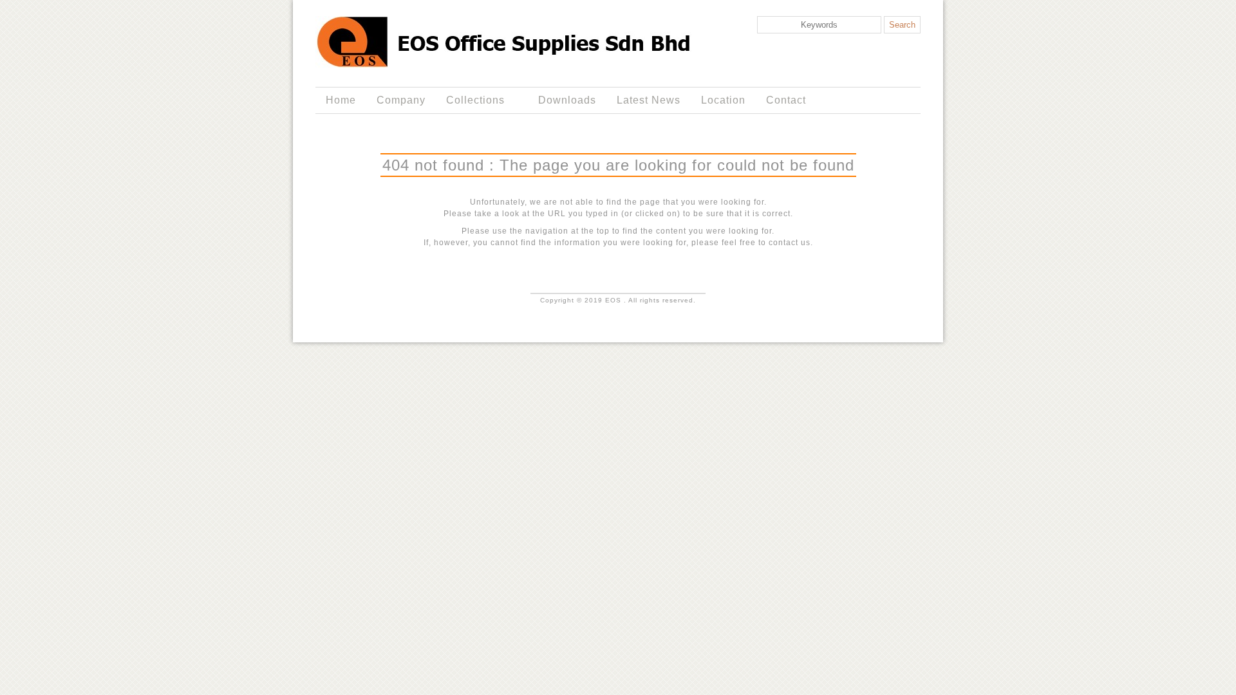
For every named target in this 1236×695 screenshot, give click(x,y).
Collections (470, 100)
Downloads (567, 100)
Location (723, 100)
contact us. (791, 242)
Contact (786, 100)
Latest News (648, 100)
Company (401, 100)
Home (341, 100)
